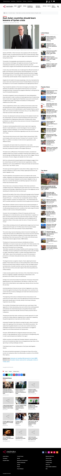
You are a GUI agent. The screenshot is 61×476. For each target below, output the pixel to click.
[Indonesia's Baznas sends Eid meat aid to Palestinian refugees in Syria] (8, 384)
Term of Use (48, 458)
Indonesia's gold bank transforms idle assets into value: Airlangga (51, 130)
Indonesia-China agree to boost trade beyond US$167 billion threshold (51, 247)
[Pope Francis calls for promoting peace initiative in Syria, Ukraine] (33, 416)
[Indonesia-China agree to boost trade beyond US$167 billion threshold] (43, 247)
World (24, 6)
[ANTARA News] (8, 6)
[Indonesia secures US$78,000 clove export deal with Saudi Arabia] (43, 111)
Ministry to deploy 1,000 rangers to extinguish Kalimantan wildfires (51, 65)
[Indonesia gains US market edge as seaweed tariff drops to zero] (43, 123)
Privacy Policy (49, 460)
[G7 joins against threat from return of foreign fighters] (8, 416)
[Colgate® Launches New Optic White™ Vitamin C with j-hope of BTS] (43, 149)
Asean (10, 371)
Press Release (54, 7)
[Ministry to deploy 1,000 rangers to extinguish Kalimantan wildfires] (43, 65)
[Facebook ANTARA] (46, 1)
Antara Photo (30, 1)
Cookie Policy (49, 462)
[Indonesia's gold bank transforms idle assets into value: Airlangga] (43, 130)
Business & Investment (30, 7)
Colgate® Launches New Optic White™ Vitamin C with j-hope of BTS (52, 149)
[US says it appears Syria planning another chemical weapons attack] (20, 400)
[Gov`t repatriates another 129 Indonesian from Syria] (8, 432)
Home (15, 6)
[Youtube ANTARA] (54, 1)
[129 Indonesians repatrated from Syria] (20, 432)
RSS (46, 468)
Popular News (19, 1)
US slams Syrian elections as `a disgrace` (19, 422)
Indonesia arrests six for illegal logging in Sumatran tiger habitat (51, 92)
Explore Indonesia (38, 7)
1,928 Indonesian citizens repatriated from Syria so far (32, 438)
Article (44, 6)
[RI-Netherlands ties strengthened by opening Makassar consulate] (43, 142)
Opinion (5, 16)
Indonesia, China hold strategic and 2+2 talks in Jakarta (51, 117)
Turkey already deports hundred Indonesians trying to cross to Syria (8, 407)
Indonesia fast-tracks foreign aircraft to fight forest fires (51, 135)
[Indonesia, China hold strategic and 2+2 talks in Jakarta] (43, 117)
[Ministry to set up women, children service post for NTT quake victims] (43, 58)
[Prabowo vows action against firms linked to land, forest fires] (43, 201)
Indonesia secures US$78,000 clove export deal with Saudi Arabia (51, 111)
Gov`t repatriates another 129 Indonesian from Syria (8, 438)
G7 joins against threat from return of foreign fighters (8, 422)
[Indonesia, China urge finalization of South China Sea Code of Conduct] (43, 98)
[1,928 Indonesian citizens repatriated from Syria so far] (33, 432)
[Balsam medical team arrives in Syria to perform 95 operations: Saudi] (20, 384)
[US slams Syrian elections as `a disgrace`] (20, 416)
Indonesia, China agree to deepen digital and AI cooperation (51, 206)
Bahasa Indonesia (6, 1)
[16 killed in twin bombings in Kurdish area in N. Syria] (33, 400)
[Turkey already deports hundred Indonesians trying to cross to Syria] (8, 400)
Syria (6, 371)
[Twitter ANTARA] (49, 1)
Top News (24, 1)
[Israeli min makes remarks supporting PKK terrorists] (33, 384)
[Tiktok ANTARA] (46, 2)
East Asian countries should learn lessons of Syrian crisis (28, 13)
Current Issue (20, 7)
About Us (48, 464)
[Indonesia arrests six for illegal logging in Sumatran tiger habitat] (43, 92)
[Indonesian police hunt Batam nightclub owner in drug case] (43, 105)
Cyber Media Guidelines (51, 466)
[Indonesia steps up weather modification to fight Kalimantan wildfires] (43, 233)
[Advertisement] (50, 23)
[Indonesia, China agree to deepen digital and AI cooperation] (43, 207)
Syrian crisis (16, 371)
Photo (49, 6)
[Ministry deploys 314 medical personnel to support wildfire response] (43, 38)
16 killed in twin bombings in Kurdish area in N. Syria (33, 407)
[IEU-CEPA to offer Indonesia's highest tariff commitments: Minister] (43, 213)
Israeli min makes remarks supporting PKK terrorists (32, 391)
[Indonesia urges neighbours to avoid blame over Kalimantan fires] (43, 45)
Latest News (13, 1)
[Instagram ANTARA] (51, 1)
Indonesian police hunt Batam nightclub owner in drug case (51, 105)
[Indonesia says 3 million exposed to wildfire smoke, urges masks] (43, 52)
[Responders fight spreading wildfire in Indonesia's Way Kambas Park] (43, 194)
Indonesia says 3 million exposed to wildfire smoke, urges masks (51, 52)
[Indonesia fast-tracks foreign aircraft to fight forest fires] (43, 136)
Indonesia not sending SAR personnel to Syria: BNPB (23, 358)
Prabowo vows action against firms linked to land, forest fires (51, 201)
